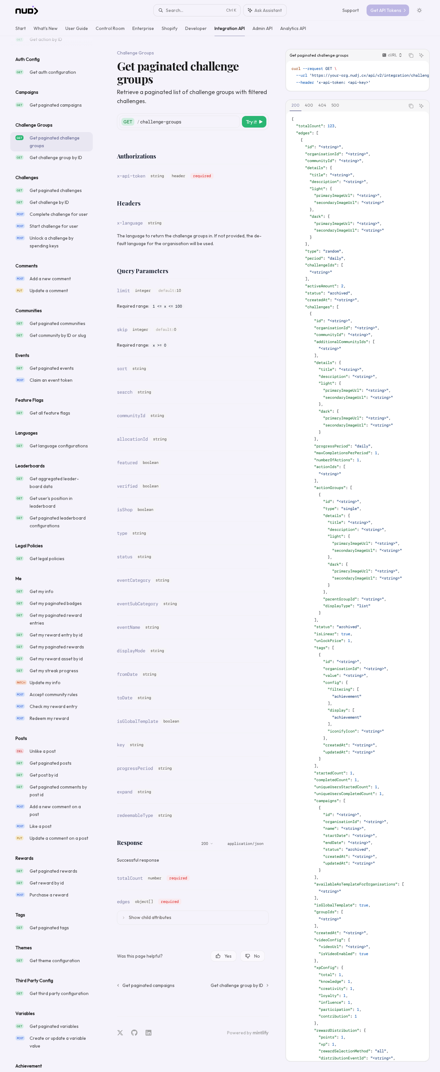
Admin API (263, 28)
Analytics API (293, 28)
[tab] (295, 106)
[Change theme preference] (419, 10)
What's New (45, 28)
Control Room (110, 28)
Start (20, 28)
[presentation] (56, 554)
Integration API (230, 28)
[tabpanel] (357, 586)
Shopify (169, 28)
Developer (196, 28)
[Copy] (234, 122)
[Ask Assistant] (421, 55)
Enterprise (143, 28)
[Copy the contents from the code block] (411, 55)
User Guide (76, 28)
